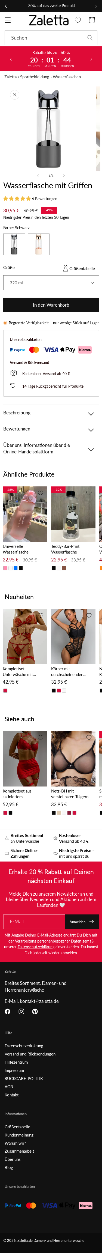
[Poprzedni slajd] (11, 59)
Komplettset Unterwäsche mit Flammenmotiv (18, 671)
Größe (9, 267)
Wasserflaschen (67, 76)
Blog (9, 1167)
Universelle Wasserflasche (16, 549)
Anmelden (77, 922)
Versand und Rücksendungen (30, 1053)
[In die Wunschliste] (40, 493)
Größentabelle (82, 268)
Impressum (14, 1070)
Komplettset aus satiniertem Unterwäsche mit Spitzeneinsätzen (18, 794)
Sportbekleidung (34, 76)
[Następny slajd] (91, 59)
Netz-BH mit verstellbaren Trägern (69, 793)
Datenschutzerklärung (36, 946)
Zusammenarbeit (19, 1151)
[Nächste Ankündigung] (96, 6)
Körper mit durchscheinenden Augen (67, 671)
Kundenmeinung (19, 1134)
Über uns (13, 1159)
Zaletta (10, 76)
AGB (9, 1086)
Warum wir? (15, 1143)
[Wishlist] (78, 20)
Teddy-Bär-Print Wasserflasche (65, 549)
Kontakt (11, 1094)
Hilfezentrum (16, 1062)
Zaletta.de (25, 1241)
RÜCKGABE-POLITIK (24, 1078)
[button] (8, 20)
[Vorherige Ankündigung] (6, 6)
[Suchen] (90, 38)
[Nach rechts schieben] (64, 176)
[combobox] (51, 38)
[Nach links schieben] (38, 176)
